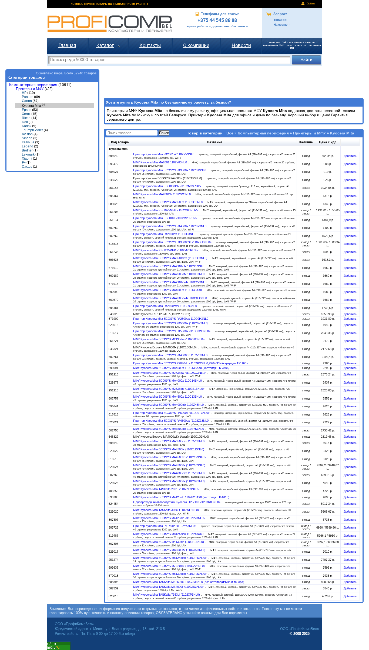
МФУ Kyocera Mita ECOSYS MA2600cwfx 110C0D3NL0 (170, 298)
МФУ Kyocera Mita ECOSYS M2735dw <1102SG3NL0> (170, 372)
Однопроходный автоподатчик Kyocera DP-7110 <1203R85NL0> (177, 502)
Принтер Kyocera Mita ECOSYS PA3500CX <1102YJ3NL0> (172, 242)
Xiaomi (27, 158)
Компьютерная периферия (33, 85)
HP (24, 93)
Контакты (150, 45)
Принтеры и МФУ (29, 89)
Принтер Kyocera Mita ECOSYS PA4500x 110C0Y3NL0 (170, 226)
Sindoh (27, 138)
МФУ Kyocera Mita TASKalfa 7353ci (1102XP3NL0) (167, 594)
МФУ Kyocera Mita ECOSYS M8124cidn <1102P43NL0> (170, 557)
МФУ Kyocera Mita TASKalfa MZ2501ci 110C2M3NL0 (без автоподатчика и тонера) (189, 581)
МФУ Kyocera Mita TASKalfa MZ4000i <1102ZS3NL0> (168, 586)
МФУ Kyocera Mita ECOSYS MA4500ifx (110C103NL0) (169, 465)
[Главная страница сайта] (110, 23)
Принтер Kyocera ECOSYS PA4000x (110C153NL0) (168, 178)
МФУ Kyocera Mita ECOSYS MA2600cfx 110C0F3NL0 (169, 274)
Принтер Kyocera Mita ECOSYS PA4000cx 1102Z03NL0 (170, 355)
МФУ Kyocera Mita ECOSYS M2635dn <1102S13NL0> (169, 388)
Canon (27, 101)
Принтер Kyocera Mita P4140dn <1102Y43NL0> (165, 525)
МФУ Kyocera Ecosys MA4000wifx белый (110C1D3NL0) (171, 436)
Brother (27, 150)
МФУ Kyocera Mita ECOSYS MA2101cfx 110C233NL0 (169, 266)
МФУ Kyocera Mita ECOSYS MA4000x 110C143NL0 (168, 380)
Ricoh (26, 118)
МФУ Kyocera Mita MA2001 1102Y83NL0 (160, 162)
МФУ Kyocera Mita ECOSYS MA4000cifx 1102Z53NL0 (169, 473)
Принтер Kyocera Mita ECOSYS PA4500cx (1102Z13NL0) (171, 420)
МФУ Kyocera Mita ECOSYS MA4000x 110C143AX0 (168, 290)
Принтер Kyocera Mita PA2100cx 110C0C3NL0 (164, 234)
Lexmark (28, 154)
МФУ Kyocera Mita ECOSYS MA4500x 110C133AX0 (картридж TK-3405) (181, 367)
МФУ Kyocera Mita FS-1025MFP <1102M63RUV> (166, 210)
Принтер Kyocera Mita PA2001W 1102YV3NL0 (164, 154)
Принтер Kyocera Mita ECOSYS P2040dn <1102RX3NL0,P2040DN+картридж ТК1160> (191, 363)
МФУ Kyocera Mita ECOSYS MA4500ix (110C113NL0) (169, 449)
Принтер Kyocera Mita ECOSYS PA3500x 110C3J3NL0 (170, 170)
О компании (196, 45)
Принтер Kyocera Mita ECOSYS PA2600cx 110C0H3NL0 (170, 318)
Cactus (27, 167)
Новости (241, 45)
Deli (25, 122)
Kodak (26, 126)
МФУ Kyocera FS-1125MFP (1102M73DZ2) (161, 314)
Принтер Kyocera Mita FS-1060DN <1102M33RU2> (167, 186)
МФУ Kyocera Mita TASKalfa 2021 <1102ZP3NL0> (166, 489)
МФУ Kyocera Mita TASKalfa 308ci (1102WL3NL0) (166, 510)
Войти (311, 3)
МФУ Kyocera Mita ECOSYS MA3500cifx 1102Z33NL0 (169, 441)
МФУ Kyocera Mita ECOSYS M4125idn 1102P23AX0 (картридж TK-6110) (181, 497)
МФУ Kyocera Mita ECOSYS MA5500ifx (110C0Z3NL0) (169, 481)
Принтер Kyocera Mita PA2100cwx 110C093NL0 (165, 306)
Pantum (27, 97)
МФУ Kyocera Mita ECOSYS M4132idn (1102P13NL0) (169, 541)
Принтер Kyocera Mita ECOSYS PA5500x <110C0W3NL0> (172, 331)
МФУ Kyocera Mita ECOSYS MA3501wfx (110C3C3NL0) (170, 258)
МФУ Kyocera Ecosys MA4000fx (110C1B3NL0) (165, 347)
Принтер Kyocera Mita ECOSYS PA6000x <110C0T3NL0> (171, 412)
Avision (27, 134)
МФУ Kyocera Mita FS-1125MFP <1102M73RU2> (166, 250)
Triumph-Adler (32, 130)
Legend (27, 146)
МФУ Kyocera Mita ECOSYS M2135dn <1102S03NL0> (169, 339)
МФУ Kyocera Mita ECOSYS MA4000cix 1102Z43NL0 (168, 404)
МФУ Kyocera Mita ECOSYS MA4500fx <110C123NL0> (170, 457)
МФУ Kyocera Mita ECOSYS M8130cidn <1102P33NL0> (170, 573)
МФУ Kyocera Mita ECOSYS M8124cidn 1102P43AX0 (168, 534)
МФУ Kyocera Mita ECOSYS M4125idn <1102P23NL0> (169, 518)
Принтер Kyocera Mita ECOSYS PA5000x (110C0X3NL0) (171, 323)
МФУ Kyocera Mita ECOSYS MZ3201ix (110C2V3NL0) (169, 565)
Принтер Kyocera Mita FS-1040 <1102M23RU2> (165, 218)
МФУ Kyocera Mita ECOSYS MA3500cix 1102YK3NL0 (169, 428)
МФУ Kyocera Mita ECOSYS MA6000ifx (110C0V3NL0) (169, 550)
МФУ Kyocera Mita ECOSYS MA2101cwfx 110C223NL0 (170, 282)
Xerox (26, 114)
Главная (67, 45)
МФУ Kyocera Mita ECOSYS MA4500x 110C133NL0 (168, 396)
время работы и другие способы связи (216, 26)
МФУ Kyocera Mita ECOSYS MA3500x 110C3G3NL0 (168, 202)
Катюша (28, 142)
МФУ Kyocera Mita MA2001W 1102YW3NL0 (162, 194)
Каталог (105, 45)
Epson (26, 110)
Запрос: (279, 14)
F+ (24, 162)
